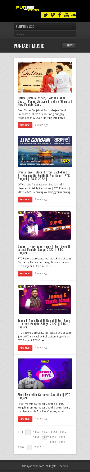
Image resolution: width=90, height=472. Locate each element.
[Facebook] (59, 15)
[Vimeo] (52, 15)
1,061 (61, 442)
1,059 (61, 437)
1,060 (53, 442)
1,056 (36, 437)
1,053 (45, 432)
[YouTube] (66, 15)
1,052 (36, 432)
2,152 (37, 447)
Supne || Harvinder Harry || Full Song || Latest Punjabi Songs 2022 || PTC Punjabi (44, 249)
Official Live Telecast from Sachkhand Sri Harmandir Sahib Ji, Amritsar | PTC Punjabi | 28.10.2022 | (44, 175)
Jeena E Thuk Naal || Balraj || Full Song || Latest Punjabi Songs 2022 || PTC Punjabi (44, 323)
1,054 (54, 432)
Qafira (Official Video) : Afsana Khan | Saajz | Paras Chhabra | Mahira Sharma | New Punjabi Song (45, 101)
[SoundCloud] (73, 15)
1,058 (53, 437)
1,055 (62, 432)
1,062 (21, 447)
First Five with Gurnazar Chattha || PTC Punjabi (44, 396)
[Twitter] (45, 15)
